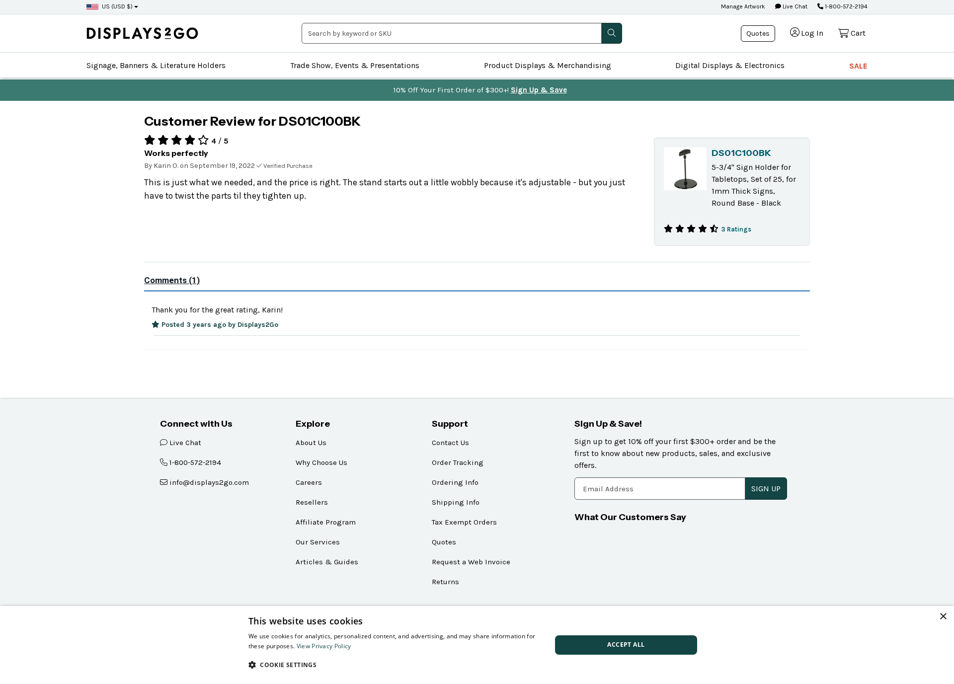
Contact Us (450, 442)
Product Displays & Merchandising (547, 65)
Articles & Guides (327, 561)
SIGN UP (766, 488)
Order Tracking (457, 462)
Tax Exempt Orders (464, 522)
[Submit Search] (611, 33)
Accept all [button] (625, 644)
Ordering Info (455, 482)
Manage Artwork (743, 6)
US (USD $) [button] (117, 6)
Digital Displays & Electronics (730, 65)
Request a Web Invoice (471, 561)
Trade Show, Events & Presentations (354, 65)
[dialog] (477, 645)
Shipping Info (455, 502)
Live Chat (794, 6)
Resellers (312, 502)
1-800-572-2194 (845, 6)
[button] (395, 665)
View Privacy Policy (324, 646)
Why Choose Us (321, 462)
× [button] (943, 616)
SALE (858, 66)
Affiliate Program (326, 522)
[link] (142, 33)
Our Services (318, 541)
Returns (445, 581)
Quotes (758, 33)
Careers (309, 482)
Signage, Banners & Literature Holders (156, 65)
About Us (311, 442)
